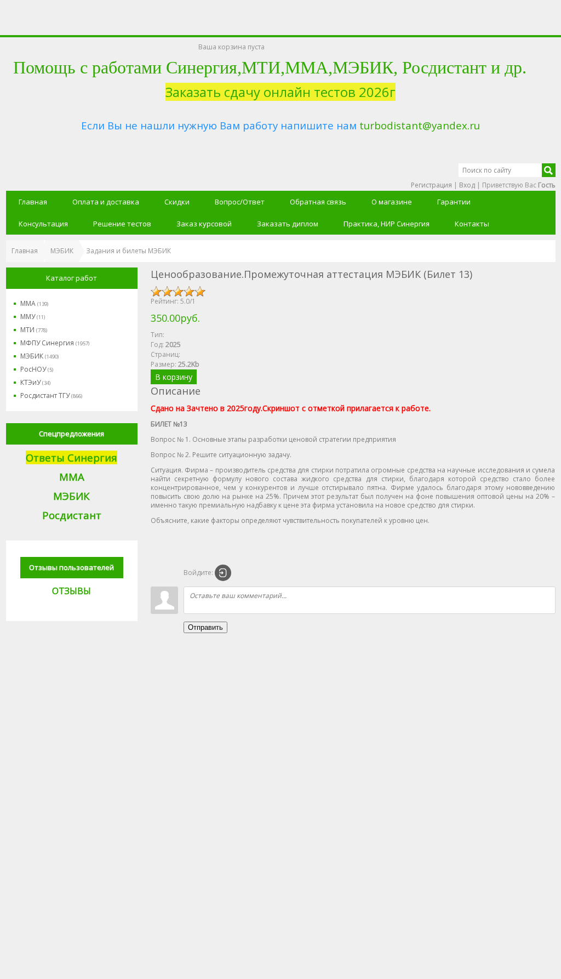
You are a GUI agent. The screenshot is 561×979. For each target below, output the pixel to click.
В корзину (173, 377)
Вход (467, 185)
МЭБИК (39, 356)
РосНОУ (36, 369)
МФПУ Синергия (54, 343)
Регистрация (431, 185)
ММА (34, 303)
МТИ (33, 329)
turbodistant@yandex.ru (419, 125)
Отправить (205, 627)
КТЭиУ (35, 382)
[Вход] (223, 573)
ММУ (32, 316)
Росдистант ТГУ (51, 395)
